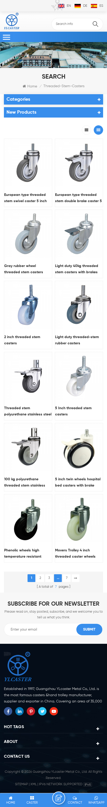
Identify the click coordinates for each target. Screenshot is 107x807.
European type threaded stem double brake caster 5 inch (78, 198)
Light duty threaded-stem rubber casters (77, 340)
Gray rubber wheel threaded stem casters (23, 269)
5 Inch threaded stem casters (73, 411)
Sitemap (21, 784)
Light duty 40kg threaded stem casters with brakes (76, 269)
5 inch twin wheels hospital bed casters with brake (78, 482)
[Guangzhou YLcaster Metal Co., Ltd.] (11, 21)
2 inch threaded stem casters (22, 340)
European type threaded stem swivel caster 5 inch (25, 198)
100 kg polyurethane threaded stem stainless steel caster (24, 483)
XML (33, 784)
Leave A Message (58, 797)
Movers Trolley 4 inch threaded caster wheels (75, 553)
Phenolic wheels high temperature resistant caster (22, 554)
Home (32, 86)
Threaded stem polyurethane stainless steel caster (27, 412)
